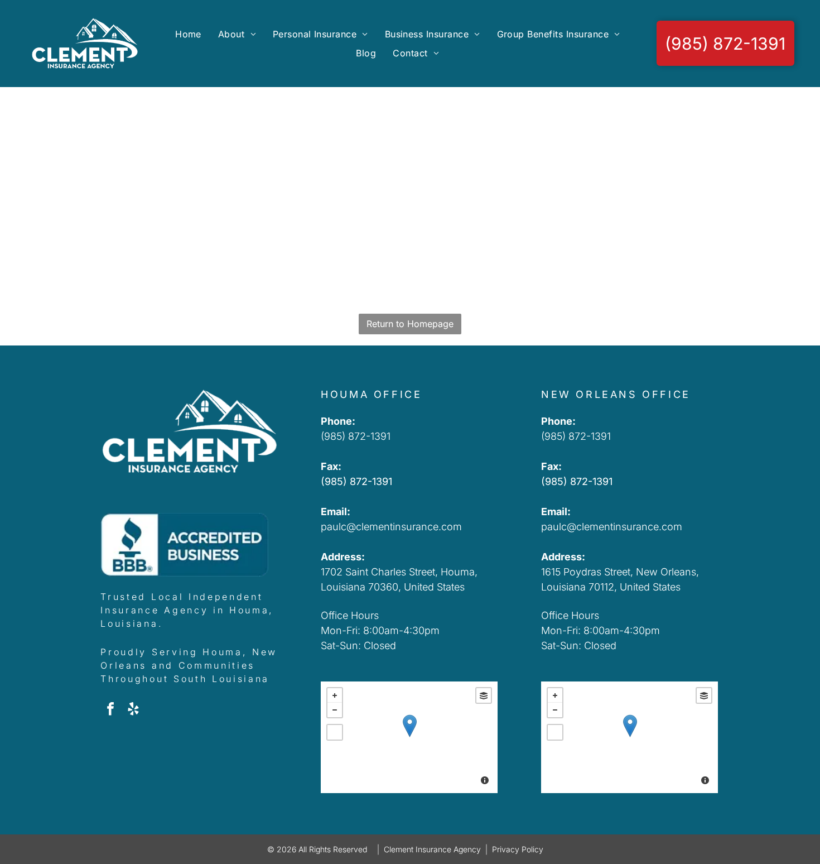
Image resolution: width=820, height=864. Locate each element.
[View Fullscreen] (334, 732)
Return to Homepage (410, 323)
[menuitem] (188, 34)
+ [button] (334, 695)
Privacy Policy (517, 849)
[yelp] (133, 710)
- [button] (334, 710)
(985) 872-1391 (355, 436)
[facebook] (110, 710)
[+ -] (409, 737)
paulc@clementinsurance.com (391, 526)
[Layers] (483, 695)
